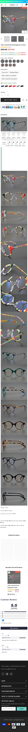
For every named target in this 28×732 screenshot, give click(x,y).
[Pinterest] (11, 674)
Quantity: (3, 92)
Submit (22, 709)
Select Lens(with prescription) (9, 79)
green (12, 594)
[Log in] (22, 5)
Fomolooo (10, 720)
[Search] (5, 5)
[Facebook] (2, 674)
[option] (14, 20)
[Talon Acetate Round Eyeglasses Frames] (14, 577)
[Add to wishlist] (23, 100)
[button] (23, 32)
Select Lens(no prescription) (9, 75)
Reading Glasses (14, 72)
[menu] (2, 5)
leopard (14, 594)
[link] (7, 557)
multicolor (8, 594)
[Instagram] (7, 674)
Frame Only (5, 72)
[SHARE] (26, 100)
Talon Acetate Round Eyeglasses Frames (13, 586)
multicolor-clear (10, 594)
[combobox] (25, 623)
